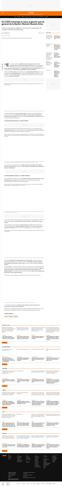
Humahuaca (16, 316)
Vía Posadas (37, 456)
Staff (9, 477)
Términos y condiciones (12, 472)
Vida (44, 468)
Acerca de (10, 476)
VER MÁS (4, 342)
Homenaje (10, 316)
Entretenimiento (46, 464)
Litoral (33, 16)
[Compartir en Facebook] (2, 64)
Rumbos (53, 461)
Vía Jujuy (27, 456)
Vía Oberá (36, 460)
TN (20, 483)
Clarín (18, 483)
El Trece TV (24, 483)
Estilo (45, 467)
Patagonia (41, 16)
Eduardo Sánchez (7, 32)
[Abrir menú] (10, 12)
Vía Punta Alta (19, 461)
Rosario (23, 16)
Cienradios (38, 483)
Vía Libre (53, 460)
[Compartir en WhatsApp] (2, 67)
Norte (30, 16)
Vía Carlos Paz (19, 456)
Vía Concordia (37, 465)
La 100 (31, 483)
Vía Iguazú (36, 459)
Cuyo (37, 16)
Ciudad (34, 483)
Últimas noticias (46, 459)
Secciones (46, 16)
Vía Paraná (36, 464)
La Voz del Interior (49, 483)
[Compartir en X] (2, 69)
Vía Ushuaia (45, 456)
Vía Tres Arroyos (20, 460)
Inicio (15, 16)
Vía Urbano (54, 456)
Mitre (28, 483)
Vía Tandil (18, 459)
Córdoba (18, 16)
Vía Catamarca (28, 459)
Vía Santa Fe (37, 461)
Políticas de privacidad (12, 473)
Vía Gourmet (54, 459)
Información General (47, 463)
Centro (26, 16)
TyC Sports (43, 483)
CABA (9, 459)
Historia (6, 316)
